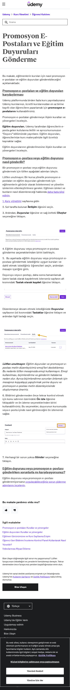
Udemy (6, 14)
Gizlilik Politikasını (41, 576)
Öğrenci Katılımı (41, 14)
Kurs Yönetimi (21, 14)
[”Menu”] (4, 4)
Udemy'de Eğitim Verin (16, 620)
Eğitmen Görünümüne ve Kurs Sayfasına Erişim (26, 536)
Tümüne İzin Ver (35, 680)
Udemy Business (12, 615)
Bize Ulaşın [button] (20, 587)
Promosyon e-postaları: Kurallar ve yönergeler (25, 527)
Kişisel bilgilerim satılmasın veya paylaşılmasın (35, 661)
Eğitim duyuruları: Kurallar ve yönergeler (22, 532)
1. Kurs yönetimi (11, 201)
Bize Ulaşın (9, 633)
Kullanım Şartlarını (21, 576)
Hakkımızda (10, 629)
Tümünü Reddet (35, 671)
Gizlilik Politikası (47, 655)
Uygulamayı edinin (13, 624)
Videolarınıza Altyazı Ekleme (16, 548)
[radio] (6, 510)
